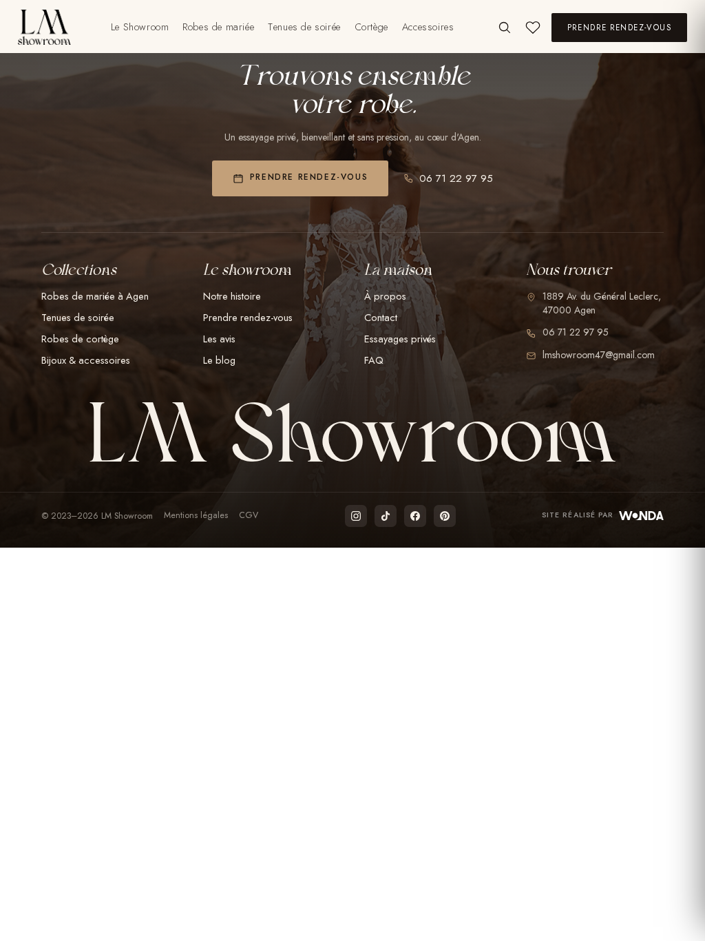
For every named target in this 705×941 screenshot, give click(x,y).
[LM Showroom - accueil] (44, 27)
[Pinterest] (445, 516)
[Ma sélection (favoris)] (532, 27)
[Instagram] (356, 516)
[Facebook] (415, 516)
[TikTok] (386, 516)
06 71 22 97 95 (456, 178)
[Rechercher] (504, 27)
